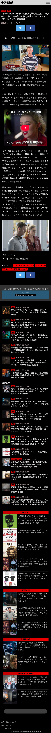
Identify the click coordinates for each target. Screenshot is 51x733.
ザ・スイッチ (41, 265)
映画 (9, 11)
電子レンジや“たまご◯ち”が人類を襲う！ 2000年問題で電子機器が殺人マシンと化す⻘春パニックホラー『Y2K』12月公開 (29, 429)
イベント (14, 459)
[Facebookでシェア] (30, 28)
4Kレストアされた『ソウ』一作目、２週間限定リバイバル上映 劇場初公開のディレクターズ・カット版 (29, 477)
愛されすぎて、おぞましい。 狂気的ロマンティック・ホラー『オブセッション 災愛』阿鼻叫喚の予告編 (29, 312)
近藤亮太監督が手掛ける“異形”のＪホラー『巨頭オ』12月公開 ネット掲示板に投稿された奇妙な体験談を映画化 (29, 489)
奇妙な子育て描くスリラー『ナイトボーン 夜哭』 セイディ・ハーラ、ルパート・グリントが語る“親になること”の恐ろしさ (30, 404)
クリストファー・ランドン (24, 265)
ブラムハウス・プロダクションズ (14, 269)
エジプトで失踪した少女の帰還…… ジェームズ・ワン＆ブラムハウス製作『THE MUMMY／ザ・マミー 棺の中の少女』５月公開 (28, 362)
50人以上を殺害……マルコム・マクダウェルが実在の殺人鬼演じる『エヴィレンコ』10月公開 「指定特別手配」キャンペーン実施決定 (29, 416)
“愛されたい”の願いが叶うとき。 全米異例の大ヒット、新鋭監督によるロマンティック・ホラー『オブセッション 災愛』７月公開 (29, 337)
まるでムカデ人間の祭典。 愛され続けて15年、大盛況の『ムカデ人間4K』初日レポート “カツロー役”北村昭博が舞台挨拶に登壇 (29, 464)
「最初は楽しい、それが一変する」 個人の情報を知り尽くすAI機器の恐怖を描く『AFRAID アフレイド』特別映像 (29, 375)
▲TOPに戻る (6, 729)
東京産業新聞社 (25, 732)
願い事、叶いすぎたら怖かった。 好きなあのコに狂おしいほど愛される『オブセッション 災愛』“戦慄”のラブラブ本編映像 (29, 325)
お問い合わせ (6, 725)
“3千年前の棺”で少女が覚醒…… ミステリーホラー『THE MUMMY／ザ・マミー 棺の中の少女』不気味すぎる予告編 (30, 350)
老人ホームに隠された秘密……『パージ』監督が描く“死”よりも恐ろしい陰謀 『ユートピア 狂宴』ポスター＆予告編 (29, 391)
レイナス (17, 23)
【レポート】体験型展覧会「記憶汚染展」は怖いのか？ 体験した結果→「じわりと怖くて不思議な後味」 (32, 694)
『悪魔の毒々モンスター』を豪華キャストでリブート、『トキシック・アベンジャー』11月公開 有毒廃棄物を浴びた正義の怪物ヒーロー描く (29, 441)
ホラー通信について (8, 722)
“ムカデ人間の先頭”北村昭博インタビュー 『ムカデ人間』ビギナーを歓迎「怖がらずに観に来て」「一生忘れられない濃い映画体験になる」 (29, 502)
